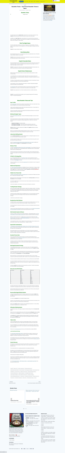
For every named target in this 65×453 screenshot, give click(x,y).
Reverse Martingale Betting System (15, 376)
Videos (32, 1)
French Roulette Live (22, 10)
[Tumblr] (26, 448)
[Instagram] (24, 448)
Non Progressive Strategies (14, 374)
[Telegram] (28, 448)
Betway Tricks (15, 368)
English (55, 0)
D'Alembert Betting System (28, 368)
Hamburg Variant (36, 338)
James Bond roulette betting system (17, 333)
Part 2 (24, 157)
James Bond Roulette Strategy (32, 371)
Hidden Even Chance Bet (24, 371)
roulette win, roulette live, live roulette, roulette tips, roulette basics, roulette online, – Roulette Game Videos (48, 440)
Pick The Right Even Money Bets (23, 374)
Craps (27, 425)
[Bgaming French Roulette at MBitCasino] (16, 420)
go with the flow (17, 371)
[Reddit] (31, 448)
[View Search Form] (18, 1)
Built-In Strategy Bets (21, 368)
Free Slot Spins (11, 444)
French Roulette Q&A (16, 115)
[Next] (38, 399)
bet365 (12, 368)
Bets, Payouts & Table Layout (13, 443)
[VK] (27, 448)
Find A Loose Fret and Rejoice (16, 167)
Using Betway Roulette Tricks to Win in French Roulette (22, 147)
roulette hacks (22, 376)
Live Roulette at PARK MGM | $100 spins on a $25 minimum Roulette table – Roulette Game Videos (48, 437)
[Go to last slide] (11, 399)
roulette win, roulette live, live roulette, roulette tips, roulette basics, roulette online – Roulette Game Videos (48, 418)
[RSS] (33, 448)
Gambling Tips (12, 371)
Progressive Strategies (31, 374)
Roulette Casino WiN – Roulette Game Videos (48, 421)
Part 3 (27, 157)
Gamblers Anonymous (12, 436)
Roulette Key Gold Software (28, 376)
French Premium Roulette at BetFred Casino (34, 382)
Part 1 (22, 157)
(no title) (42, 424)
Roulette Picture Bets (21, 237)
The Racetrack (20, 443)
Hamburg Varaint (29, 424)
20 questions (18, 436)
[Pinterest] (30, 448)
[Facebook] (21, 448)
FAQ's (34, 1)
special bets (13, 86)
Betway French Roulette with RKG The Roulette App (19, 174)
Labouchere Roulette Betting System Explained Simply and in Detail (23, 142)
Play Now (21, 1)
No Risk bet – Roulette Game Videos (46, 422)
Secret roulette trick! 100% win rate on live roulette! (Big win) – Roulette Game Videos (32, 401)
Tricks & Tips (26, 1)
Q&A (29, 1)
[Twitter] (23, 448)
